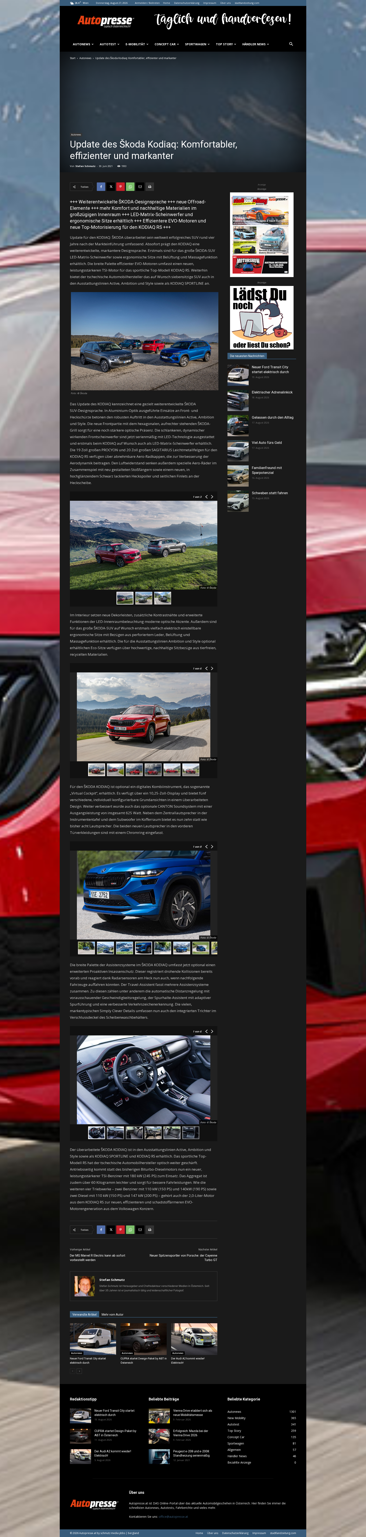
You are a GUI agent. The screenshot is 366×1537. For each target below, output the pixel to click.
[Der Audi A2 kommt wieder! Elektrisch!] (194, 1339)
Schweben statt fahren (270, 493)
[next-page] (79, 1371)
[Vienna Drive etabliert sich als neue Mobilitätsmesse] (159, 1416)
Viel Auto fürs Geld (267, 442)
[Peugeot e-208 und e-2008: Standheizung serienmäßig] (159, 1456)
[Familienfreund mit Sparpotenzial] (238, 476)
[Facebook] (101, 186)
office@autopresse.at (173, 1517)
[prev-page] (72, 1371)
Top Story (224, 44)
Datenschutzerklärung (186, 2)
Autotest (108, 44)
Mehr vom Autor (112, 1314)
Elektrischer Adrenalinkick (272, 392)
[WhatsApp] (130, 186)
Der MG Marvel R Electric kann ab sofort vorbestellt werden (97, 1258)
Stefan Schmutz (85, 166)
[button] (291, 45)
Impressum (209, 2)
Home (166, 2)
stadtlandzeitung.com (247, 2)
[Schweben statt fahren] (238, 501)
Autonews (81, 44)
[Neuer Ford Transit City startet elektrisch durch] (93, 1339)
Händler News (254, 44)
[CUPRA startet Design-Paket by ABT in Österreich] (144, 1339)
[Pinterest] (120, 186)
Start (72, 58)
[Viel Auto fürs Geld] (238, 450)
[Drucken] (150, 186)
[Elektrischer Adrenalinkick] (238, 400)
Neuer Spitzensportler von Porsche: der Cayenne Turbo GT (183, 1258)
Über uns (225, 2)
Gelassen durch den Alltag (273, 417)
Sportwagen (195, 44)
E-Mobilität (135, 44)
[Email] (140, 186)
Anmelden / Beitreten (147, 2)
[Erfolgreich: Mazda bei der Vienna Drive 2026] (159, 1436)
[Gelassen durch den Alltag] (238, 425)
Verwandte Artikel (84, 1314)
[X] (111, 186)
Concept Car (165, 44)
